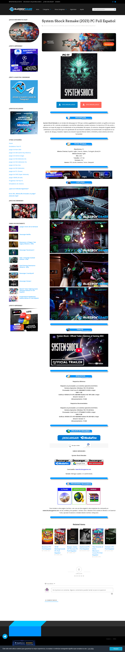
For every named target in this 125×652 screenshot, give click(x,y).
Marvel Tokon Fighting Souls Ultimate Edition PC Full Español (28, 290)
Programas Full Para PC (16, 181)
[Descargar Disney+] (13, 286)
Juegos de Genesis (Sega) (16, 156)
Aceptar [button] (116, 648)
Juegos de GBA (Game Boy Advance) (20, 153)
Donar (11, 143)
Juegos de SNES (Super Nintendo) (19, 174)
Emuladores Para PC (15, 146)
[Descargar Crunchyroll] (13, 278)
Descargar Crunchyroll (26, 273)
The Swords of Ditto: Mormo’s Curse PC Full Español (97, 551)
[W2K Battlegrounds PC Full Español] (60, 544)
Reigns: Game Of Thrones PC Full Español (72, 549)
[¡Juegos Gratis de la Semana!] (13, 231)
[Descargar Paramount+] (13, 255)
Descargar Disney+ (25, 281)
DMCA (114, 639)
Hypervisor (73, 9)
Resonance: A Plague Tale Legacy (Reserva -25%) (27, 243)
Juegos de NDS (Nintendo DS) (18, 162)
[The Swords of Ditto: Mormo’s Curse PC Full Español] (97, 544)
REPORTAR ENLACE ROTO (15, 2)
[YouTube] (115, 2)
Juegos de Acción (48, 25)
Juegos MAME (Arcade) (16, 177)
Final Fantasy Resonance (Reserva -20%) (27, 266)
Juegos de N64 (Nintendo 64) (17, 159)
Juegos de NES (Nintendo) (16, 168)
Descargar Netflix (25, 234)
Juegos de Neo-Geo (15, 165)
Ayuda (82, 9)
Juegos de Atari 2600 (15, 149)
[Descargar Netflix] (13, 239)
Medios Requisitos (90, 25)
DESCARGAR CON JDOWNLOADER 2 (32, 2)
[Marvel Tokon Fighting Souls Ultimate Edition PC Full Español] (13, 293)
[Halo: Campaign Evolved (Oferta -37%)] (13, 262)
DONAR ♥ (57, 2)
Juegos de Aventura (58, 25)
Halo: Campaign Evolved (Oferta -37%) (27, 258)
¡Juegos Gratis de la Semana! (28, 227)
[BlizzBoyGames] (20, 11)
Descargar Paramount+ (26, 250)
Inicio (37, 9)
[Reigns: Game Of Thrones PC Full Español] (72, 544)
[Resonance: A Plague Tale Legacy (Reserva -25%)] (13, 247)
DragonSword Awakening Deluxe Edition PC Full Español (29, 297)
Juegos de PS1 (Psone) (15, 171)
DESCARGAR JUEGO (68, 105)
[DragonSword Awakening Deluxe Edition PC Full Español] (13, 301)
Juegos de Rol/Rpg (70, 25)
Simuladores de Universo (16, 184)
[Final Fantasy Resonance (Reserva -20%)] (13, 270)
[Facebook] (112, 2)
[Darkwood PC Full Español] (85, 544)
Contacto (108, 639)
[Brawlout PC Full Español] (47, 544)
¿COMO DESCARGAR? (48, 2)
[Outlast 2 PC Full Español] (110, 544)
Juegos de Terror (80, 25)
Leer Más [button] (91, 648)
